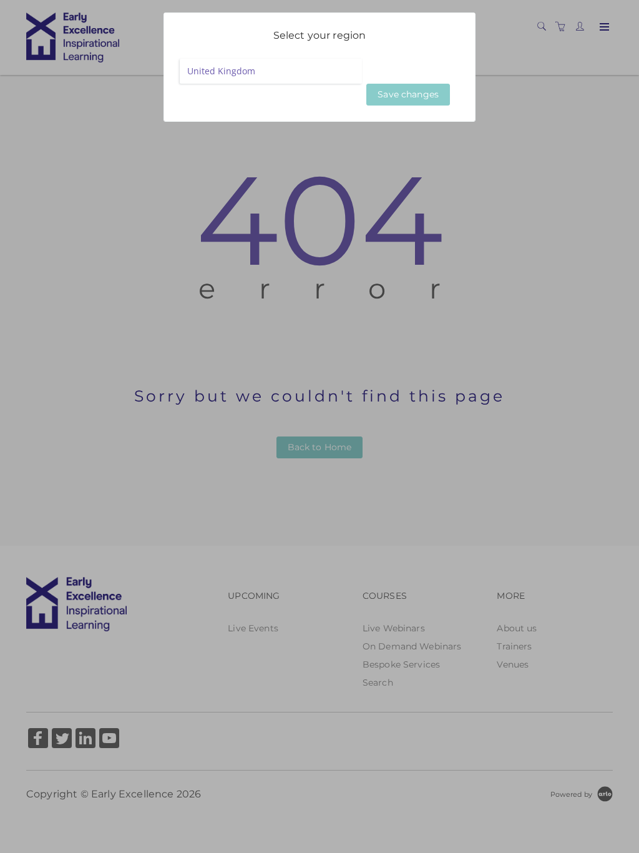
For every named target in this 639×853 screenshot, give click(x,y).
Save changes (408, 94)
